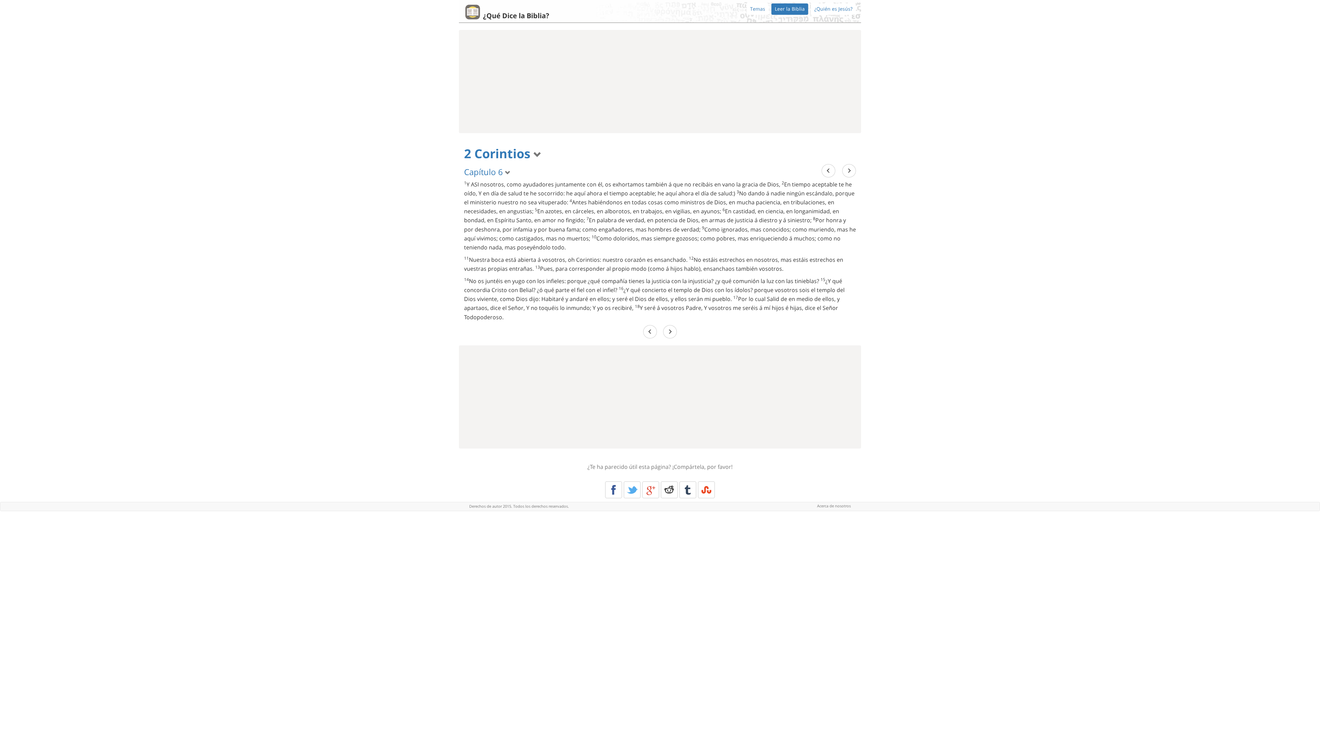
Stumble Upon (706, 489)
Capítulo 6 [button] (484, 171)
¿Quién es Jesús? (833, 9)
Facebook (613, 489)
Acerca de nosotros (834, 505)
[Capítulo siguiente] (849, 170)
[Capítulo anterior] (828, 170)
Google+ (650, 489)
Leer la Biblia (790, 9)
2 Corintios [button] (499, 153)
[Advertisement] (660, 81)
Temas (757, 9)
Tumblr (687, 489)
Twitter (632, 489)
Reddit (669, 489)
